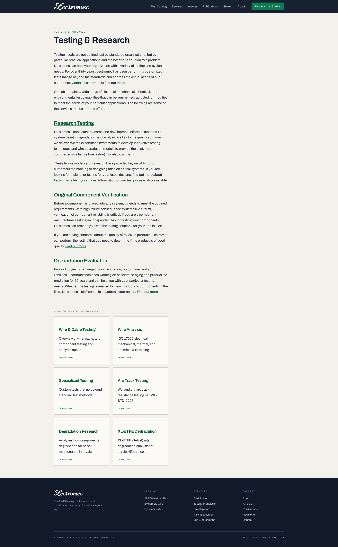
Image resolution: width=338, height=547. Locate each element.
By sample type (153, 503)
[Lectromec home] (71, 6)
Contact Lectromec (86, 83)
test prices (134, 180)
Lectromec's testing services (75, 180)
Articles (193, 6)
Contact (247, 519)
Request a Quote (267, 6)
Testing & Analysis (70, 31)
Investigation (201, 509)
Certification (201, 498)
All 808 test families (156, 498)
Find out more (75, 246)
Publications (210, 6)
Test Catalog (159, 6)
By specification (154, 509)
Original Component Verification (91, 194)
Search (227, 6)
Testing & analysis (205, 503)
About (241, 6)
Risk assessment (204, 514)
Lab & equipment (204, 519)
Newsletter (249, 514)
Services (177, 6)
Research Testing (74, 123)
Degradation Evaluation (81, 260)
